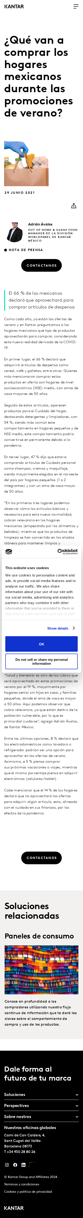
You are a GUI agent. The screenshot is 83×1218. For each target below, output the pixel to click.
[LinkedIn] (23, 1166)
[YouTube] (32, 1166)
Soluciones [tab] (14, 1095)
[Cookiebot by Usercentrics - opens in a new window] (58, 552)
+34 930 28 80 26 (21, 1152)
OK (41, 644)
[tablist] (41, 1134)
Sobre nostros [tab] (17, 1117)
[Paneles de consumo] (41, 969)
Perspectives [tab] (16, 1106)
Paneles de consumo (39, 936)
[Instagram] (7, 1166)
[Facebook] (15, 1166)
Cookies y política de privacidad (28, 1192)
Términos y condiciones (21, 1184)
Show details (57, 628)
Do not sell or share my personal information (41, 661)
